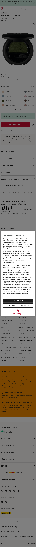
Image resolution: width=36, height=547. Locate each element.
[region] (18, 273)
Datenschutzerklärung (13, 293)
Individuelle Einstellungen (18, 305)
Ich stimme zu (18, 300)
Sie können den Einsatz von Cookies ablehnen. (17, 284)
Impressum (25, 293)
